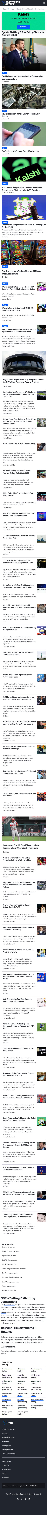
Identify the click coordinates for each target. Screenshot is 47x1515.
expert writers (9, 1304)
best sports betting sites (34, 1315)
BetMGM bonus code (9, 1260)
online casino (38, 1320)
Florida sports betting (7, 1394)
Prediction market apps (10, 1251)
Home (4, 9)
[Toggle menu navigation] (44, 3)
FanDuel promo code (9, 1273)
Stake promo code (8, 1286)
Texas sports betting (6, 1401)
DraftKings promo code (10, 1282)
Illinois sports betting (35, 1376)
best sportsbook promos (19, 1320)
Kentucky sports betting (22, 1376)
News (12, 9)
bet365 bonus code (9, 1264)
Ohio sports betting (21, 1370)
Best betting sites (8, 1247)
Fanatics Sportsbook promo (12, 1277)
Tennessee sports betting (22, 1407)
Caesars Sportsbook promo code (14, 1269)
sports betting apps (26, 1337)
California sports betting (22, 1401)
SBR (15, 1340)
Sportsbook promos (9, 1255)
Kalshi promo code (9, 1290)
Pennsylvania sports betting (7, 1376)
